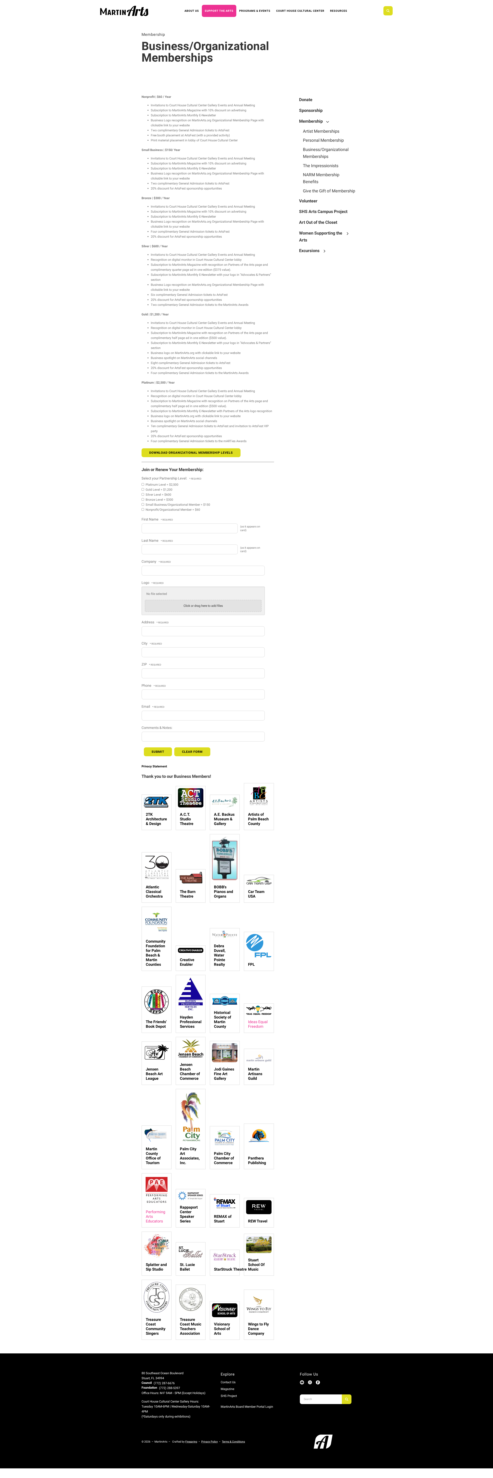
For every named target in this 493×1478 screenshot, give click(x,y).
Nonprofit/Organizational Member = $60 (172, 509)
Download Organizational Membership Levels (191, 452)
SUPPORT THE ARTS (219, 10)
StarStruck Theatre (230, 1269)
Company (149, 561)
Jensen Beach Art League (154, 1074)
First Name (150, 519)
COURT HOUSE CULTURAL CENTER (300, 10)
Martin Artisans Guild (255, 1074)
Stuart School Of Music (256, 1265)
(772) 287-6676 (164, 1383)
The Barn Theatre (187, 894)
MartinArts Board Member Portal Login (247, 1406)
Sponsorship (311, 110)
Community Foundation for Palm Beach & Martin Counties (155, 953)
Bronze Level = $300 (159, 499)
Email (146, 706)
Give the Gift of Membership (329, 191)
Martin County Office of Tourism (153, 1156)
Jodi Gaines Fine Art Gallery (224, 1074)
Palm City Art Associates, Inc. (190, 1156)
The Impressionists (320, 165)
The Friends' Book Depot (156, 1024)
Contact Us (228, 1382)
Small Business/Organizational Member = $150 (177, 504)
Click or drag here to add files (203, 606)
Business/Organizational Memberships (326, 153)
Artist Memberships (321, 131)
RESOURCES (338, 10)
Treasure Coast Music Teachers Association (190, 1326)
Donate (305, 99)
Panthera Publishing (257, 1160)
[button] (388, 10)
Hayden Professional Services (190, 1022)
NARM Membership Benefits (321, 178)
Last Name (150, 540)
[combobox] (393, 11)
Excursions (309, 250)
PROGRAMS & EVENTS (254, 10)
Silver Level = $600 (158, 494)
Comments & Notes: (157, 728)
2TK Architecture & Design (156, 819)
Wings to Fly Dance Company (258, 1329)
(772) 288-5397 (169, 1388)
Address (148, 622)
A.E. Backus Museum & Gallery (224, 819)
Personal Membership (323, 140)
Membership (311, 121)
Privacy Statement (154, 766)
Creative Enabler (187, 962)
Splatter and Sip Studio (156, 1267)
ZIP (145, 664)
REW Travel (257, 1221)
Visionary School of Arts (222, 1329)
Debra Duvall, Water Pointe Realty (220, 955)
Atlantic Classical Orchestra (154, 892)
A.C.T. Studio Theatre (186, 819)
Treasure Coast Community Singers (155, 1326)
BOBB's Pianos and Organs (223, 892)
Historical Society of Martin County (222, 1019)
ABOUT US (191, 10)
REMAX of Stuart (222, 1218)
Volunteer (308, 201)
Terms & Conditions (233, 1441)
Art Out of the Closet (318, 222)
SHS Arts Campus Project (323, 211)
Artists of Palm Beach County (258, 819)
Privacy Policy (209, 1441)
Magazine (227, 1389)
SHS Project (229, 1396)
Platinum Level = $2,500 (161, 484)
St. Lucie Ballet (187, 1267)
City (145, 643)
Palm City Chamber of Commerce (224, 1158)
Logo (146, 583)
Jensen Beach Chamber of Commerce (190, 1071)
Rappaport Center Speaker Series (189, 1214)
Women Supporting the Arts (320, 236)
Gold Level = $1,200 (158, 489)
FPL (251, 964)
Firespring (191, 1441)
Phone (147, 685)
